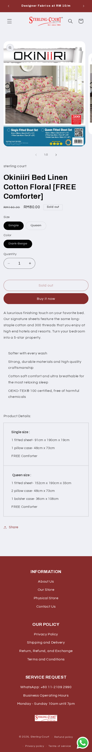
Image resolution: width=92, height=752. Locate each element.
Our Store (46, 589)
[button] (9, 21)
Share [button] (13, 527)
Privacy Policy (46, 634)
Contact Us (46, 606)
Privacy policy (34, 746)
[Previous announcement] (8, 6)
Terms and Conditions (46, 659)
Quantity (10, 254)
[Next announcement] (83, 6)
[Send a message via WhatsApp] (83, 743)
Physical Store (46, 598)
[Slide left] (36, 155)
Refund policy (63, 737)
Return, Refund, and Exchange (46, 651)
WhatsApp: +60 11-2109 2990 (45, 687)
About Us (46, 581)
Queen (38, 227)
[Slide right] (56, 155)
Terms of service (59, 746)
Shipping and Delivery (46, 642)
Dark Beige (20, 245)
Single (16, 227)
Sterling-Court (40, 737)
